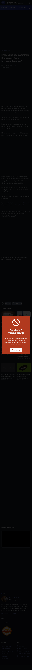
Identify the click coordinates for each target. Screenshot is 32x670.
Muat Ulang (16, 350)
